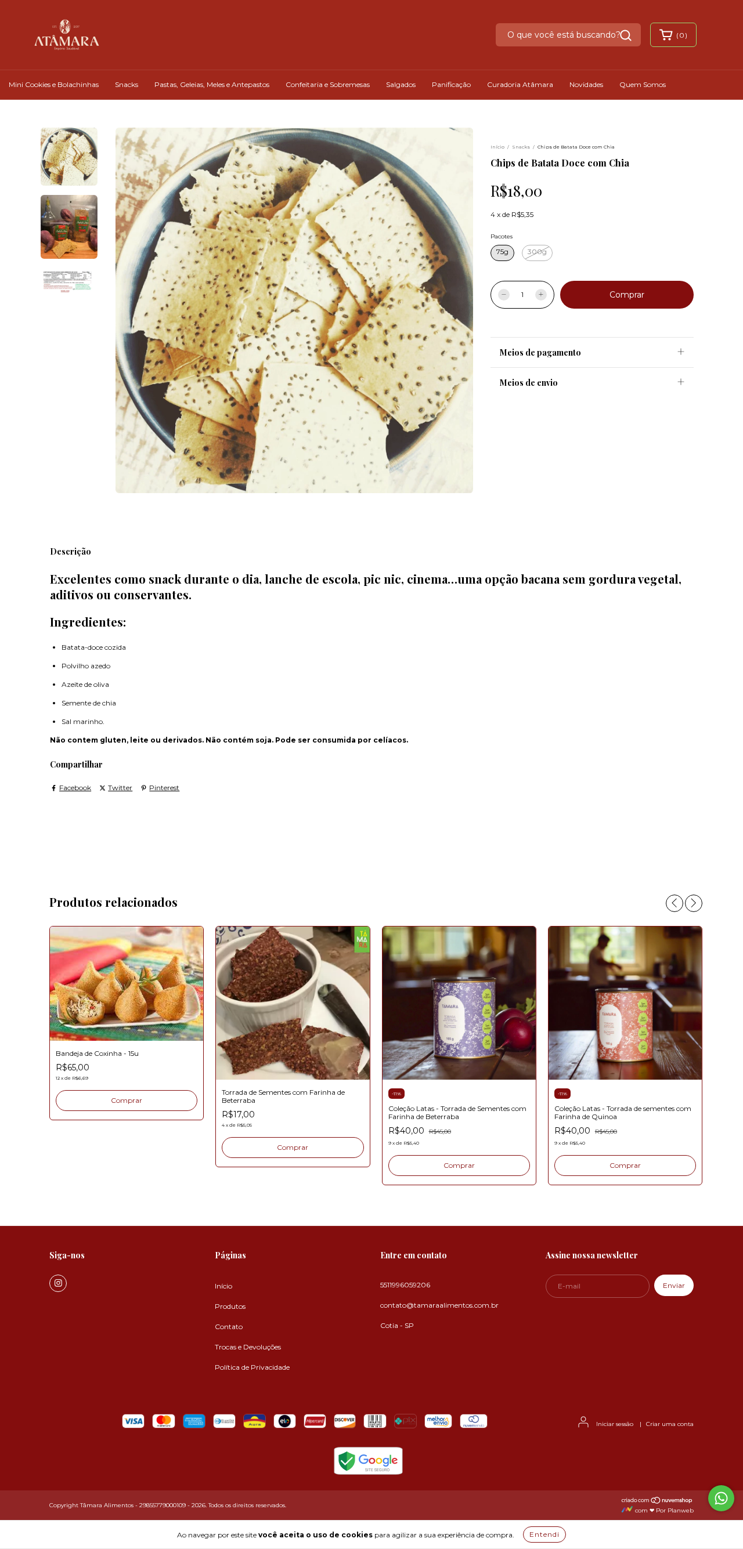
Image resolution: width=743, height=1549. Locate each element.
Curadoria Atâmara (520, 84)
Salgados (401, 84)
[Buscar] (625, 35)
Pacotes (501, 236)
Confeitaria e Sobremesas (328, 84)
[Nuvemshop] (657, 1502)
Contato (229, 1326)
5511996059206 (405, 1284)
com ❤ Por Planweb (663, 1510)
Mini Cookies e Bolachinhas (54, 84)
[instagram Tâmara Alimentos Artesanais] (58, 1283)
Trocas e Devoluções (248, 1346)
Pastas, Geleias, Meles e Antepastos (211, 84)
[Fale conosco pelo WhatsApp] (721, 1498)
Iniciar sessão (614, 1424)
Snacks (126, 84)
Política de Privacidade (252, 1367)
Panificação (451, 84)
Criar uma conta (670, 1424)
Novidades (586, 84)
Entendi (544, 1534)
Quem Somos (642, 84)
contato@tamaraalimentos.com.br (439, 1305)
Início (497, 147)
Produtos (230, 1306)
